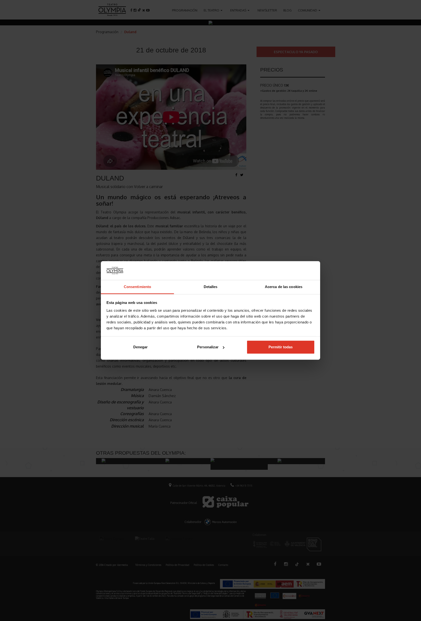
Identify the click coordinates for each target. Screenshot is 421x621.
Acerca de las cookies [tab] (283, 287)
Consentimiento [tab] (137, 287)
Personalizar (208, 347)
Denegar (140, 347)
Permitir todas (280, 347)
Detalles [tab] (211, 287)
